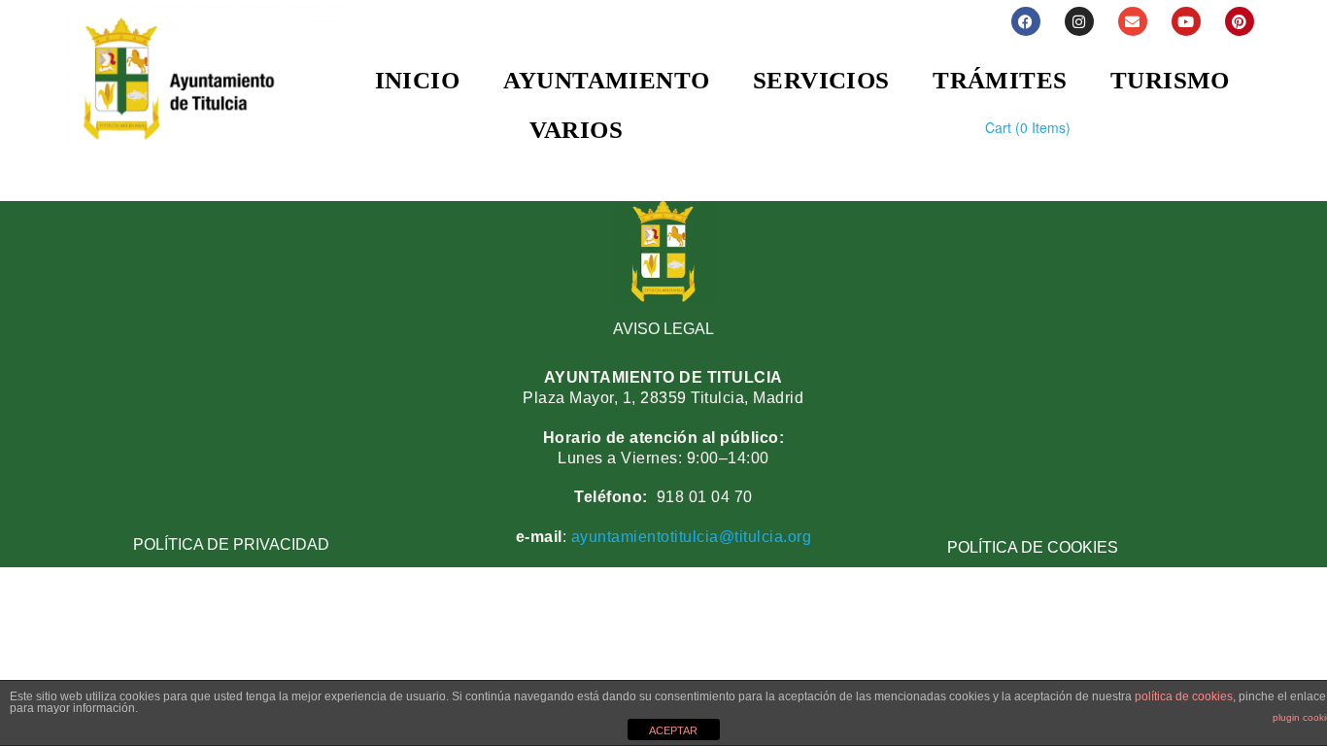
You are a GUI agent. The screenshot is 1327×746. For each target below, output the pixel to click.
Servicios (821, 80)
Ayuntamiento (606, 80)
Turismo (1170, 80)
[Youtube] (1186, 21)
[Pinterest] (1239, 21)
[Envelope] (1132, 21)
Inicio (417, 80)
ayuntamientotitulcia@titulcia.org (688, 536)
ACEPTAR (673, 730)
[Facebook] (1025, 21)
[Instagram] (1079, 21)
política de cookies (1184, 696)
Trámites (1000, 80)
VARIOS (576, 130)
